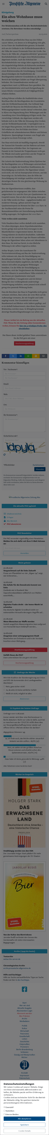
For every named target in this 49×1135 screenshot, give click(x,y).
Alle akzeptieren (24, 1118)
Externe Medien (12, 1114)
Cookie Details (24, 1130)
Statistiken (9, 1111)
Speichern (24, 1124)
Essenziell (9, 1107)
